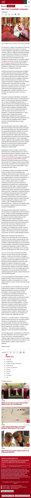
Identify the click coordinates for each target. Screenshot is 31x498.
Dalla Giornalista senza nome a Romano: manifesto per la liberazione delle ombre (15, 451)
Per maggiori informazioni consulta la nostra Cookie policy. (15, 482)
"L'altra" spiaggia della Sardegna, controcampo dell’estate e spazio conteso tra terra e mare (13, 427)
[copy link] (2, 14)
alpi (7, 377)
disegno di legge (10, 62)
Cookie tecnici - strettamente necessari (12, 485)
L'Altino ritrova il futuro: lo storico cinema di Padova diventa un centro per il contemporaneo (14, 403)
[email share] (18, 14)
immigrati (8, 359)
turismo (8, 369)
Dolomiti (8, 371)
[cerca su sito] (25, 2)
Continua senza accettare (22, 495)
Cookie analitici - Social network (10, 488)
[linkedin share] (15, 14)
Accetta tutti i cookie (7, 495)
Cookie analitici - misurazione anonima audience (14, 487)
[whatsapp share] (6, 14)
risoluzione (12, 100)
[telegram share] (9, 14)
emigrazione (9, 361)
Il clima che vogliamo (11, 367)
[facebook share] (12, 14)
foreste (8, 373)
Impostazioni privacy (15, 466)
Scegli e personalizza (7, 491)
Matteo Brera (9, 365)
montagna (9, 375)
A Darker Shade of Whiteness (13, 363)
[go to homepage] (3, 2)
